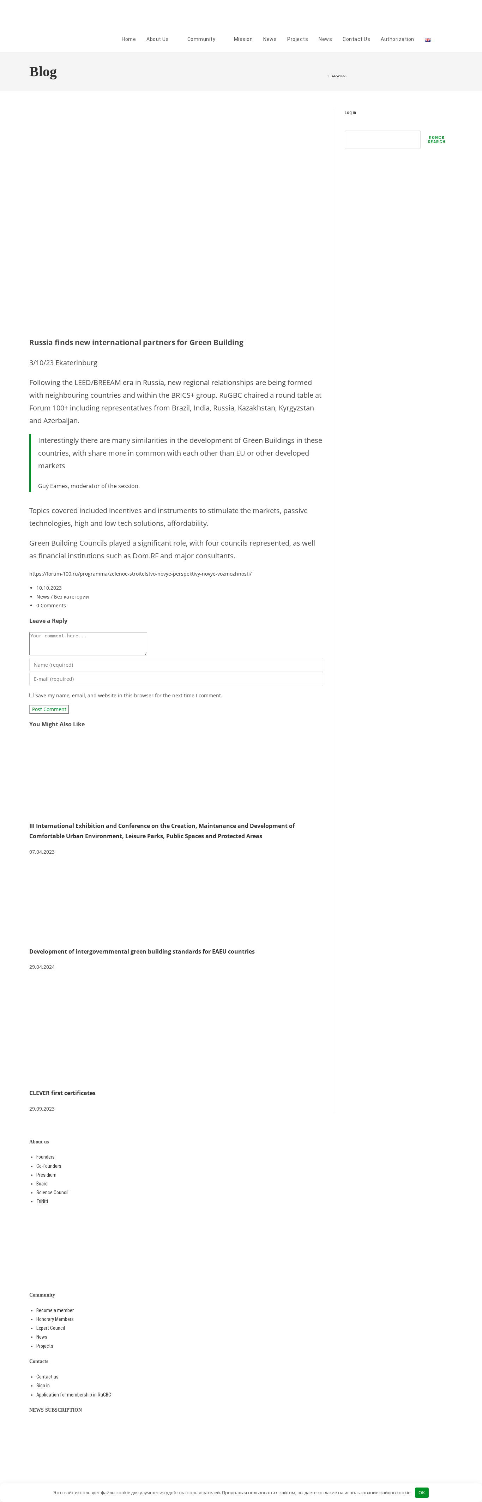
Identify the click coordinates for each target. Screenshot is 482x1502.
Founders (45, 1157)
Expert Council (50, 1328)
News (42, 596)
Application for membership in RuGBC (73, 1395)
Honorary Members (55, 1319)
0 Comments (51, 605)
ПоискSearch (437, 139)
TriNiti (42, 1201)
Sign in (43, 1385)
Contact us (47, 1377)
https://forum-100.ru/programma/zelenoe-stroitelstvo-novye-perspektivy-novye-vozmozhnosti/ (140, 573)
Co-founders (48, 1166)
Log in (350, 112)
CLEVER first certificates (62, 1093)
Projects (44, 1346)
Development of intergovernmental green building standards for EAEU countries (142, 951)
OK (421, 1492)
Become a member (55, 1310)
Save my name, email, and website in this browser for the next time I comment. (128, 695)
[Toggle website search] (451, 39)
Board (42, 1183)
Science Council (52, 1192)
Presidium (46, 1175)
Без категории (71, 596)
